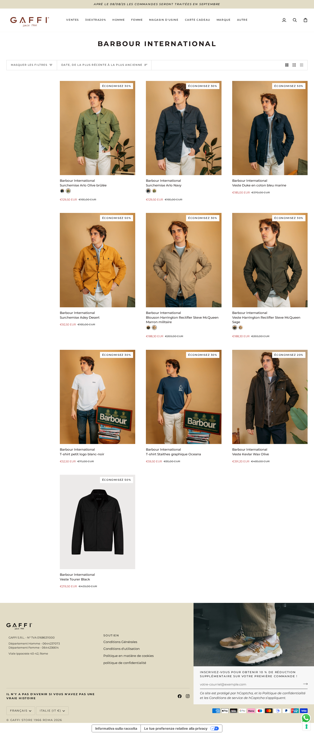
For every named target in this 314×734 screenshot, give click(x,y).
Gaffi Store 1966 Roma (31, 720)
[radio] (62, 190)
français (19, 710)
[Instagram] (188, 696)
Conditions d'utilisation (121, 649)
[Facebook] (180, 696)
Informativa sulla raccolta (116, 728)
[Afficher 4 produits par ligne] (303, 65)
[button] (118, 20)
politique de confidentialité (124, 663)
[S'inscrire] (304, 684)
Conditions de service (226, 698)
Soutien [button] (111, 635)
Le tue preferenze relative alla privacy (175, 728)
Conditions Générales (120, 642)
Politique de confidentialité (283, 693)
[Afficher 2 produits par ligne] (287, 65)
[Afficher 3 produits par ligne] (294, 65)
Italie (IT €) (50, 710)
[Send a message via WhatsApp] (306, 718)
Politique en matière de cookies (128, 656)
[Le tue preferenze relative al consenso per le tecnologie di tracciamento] (306, 726)
